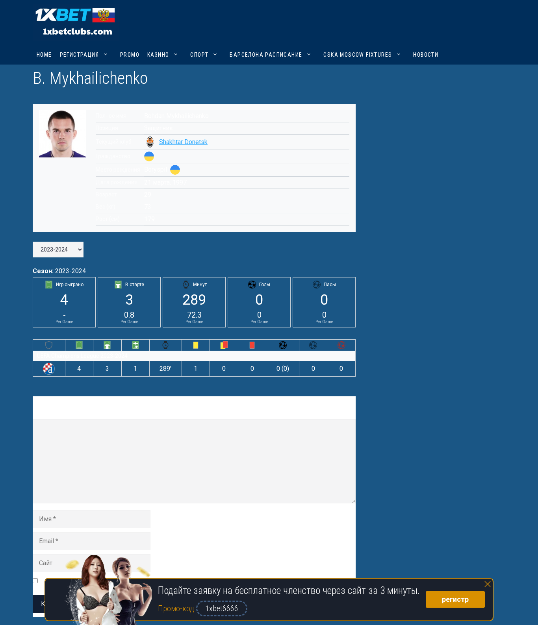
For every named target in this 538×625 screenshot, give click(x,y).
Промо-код (177, 608)
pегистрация (79, 55)
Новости (425, 55)
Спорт (199, 55)
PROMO (129, 55)
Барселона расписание (266, 55)
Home (44, 55)
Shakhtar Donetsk (183, 142)
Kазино (158, 55)
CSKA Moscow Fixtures (357, 55)
